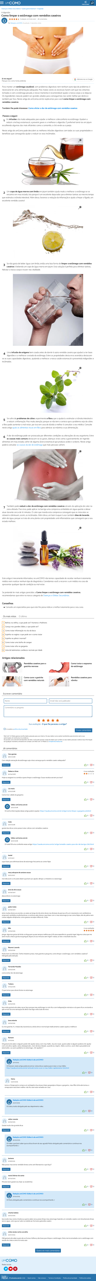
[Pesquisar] (92, 3)
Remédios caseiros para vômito (81, 679)
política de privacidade (21, 729)
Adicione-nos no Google (84, 79)
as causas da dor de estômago (30, 445)
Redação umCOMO (16, 23)
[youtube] (10, 1269)
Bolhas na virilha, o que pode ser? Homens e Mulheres (26, 622)
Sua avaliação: (35, 724)
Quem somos (32, 1278)
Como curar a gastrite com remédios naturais (34, 679)
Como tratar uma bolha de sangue (18, 642)
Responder (6, 765)
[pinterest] (15, 1269)
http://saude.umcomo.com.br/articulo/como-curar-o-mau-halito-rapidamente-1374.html (38, 1068)
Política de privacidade (70, 1278)
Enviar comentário (83, 730)
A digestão (40, 9)
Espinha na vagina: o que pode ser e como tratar (23, 634)
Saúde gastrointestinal (29, 9)
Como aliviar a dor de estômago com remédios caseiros (52, 108)
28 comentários (42, 19)
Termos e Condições (54, 1278)
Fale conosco (42, 1278)
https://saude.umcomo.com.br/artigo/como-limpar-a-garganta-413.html (65, 811)
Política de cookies (85, 1278)
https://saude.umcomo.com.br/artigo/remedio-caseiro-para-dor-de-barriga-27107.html (63, 844)
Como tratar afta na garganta (16, 646)
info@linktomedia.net (55, 741)
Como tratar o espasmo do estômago (81, 665)
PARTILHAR (85, 4)
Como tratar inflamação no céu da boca (20, 630)
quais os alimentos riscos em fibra (27, 427)
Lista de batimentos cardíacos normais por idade (23, 650)
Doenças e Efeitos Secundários (11, 9)
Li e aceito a (17, 729)
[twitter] (6, 1269)
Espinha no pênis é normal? (15, 638)
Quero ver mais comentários (48, 1250)
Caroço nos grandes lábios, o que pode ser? (22, 626)
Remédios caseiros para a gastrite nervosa (35, 665)
